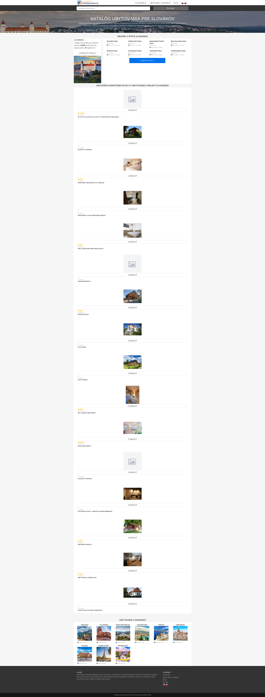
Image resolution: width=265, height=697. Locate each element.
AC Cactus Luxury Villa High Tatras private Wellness (98, 117)
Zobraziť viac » (147, 61)
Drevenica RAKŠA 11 (85, 544)
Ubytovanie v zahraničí (160, 3)
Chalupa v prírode (85, 478)
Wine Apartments (84, 446)
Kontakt (166, 682)
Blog (176, 3)
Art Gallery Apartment (87, 413)
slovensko (140, 3)
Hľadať (172, 8)
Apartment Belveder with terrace (91, 183)
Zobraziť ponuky (87, 53)
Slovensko (79, 40)
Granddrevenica (84, 281)
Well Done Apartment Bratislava (90, 248)
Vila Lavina (82, 347)
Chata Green (82, 380)
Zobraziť (132, 110)
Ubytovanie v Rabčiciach (87, 577)
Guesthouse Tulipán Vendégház (90, 610)
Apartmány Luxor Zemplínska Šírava (92, 215)
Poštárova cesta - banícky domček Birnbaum (95, 511)
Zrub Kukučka (83, 314)
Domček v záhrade (85, 149)
